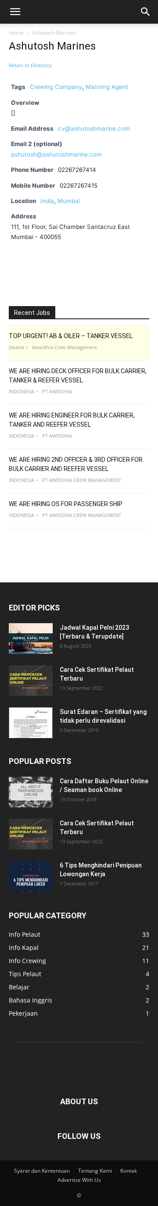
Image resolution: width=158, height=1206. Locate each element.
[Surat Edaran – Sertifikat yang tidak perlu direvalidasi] (31, 722)
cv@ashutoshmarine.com (94, 128)
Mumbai (68, 200)
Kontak (128, 1170)
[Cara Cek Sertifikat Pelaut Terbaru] (31, 680)
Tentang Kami (95, 1170)
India (47, 200)
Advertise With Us (79, 1180)
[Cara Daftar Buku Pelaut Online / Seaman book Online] (31, 792)
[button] (15, 12)
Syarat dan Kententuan (42, 1170)
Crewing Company (56, 86)
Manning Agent (107, 86)
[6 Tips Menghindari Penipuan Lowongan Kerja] (31, 876)
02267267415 (78, 185)
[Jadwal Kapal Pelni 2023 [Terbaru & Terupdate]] (31, 638)
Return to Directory (30, 65)
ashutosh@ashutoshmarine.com (56, 154)
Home (16, 32)
